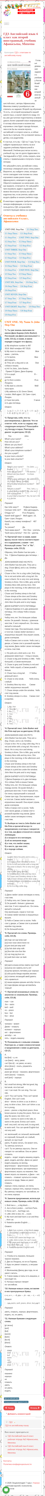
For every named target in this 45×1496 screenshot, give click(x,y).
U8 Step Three (11, 310)
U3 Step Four (10, 257)
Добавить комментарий (19, 1414)
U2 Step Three (25, 241)
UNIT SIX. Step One (14, 282)
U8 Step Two (34, 306)
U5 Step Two (10, 274)
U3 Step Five (25, 257)
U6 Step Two (31, 282)
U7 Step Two (10, 298)
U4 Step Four (26, 265)
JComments (39, 1417)
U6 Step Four (26, 286)
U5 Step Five (25, 278)
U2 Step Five (25, 245)
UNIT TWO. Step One (29, 237)
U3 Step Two (10, 253)
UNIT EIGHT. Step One (15, 306)
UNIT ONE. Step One (14, 229)
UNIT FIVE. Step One (29, 269)
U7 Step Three (25, 298)
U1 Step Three (11, 233)
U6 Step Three (11, 286)
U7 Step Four (10, 302)
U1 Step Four (26, 233)
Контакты (7, 1461)
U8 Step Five (10, 314)
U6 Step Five (10, 290)
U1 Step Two (32, 229)
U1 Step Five (10, 237)
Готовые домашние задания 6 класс (16, 1402)
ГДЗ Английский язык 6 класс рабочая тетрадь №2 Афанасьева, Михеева (23, 1439)
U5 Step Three (25, 274)
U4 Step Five (10, 269)
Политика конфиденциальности (17, 1464)
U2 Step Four (10, 245)
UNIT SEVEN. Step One (15, 294)
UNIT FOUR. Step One (15, 261)
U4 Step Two (33, 261)
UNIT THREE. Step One (15, 249)
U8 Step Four (26, 310)
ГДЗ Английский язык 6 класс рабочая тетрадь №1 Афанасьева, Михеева (23, 1449)
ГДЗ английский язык (11, 1398)
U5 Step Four (10, 278)
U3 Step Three (25, 253)
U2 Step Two (10, 241)
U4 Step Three (11, 265)
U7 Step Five (25, 302)
